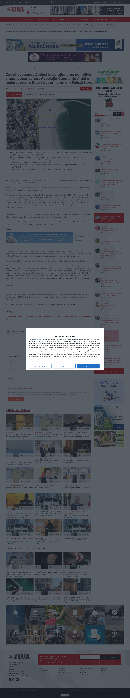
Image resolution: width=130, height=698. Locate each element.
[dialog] (65, 349)
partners (39, 339)
